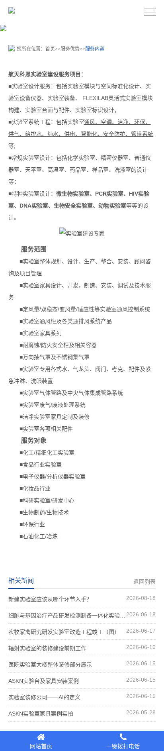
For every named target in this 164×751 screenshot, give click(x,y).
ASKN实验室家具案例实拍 (82, 713)
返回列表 (144, 581)
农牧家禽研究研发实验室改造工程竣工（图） (82, 631)
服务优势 (70, 49)
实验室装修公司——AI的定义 (82, 696)
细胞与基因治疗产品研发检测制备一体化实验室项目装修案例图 (82, 615)
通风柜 (47, 321)
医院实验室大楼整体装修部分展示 (82, 664)
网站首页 (41, 746)
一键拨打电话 (123, 746)
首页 (50, 49)
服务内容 (94, 49)
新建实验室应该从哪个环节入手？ (82, 598)
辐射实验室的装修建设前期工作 (82, 647)
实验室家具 (37, 285)
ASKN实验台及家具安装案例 (82, 680)
